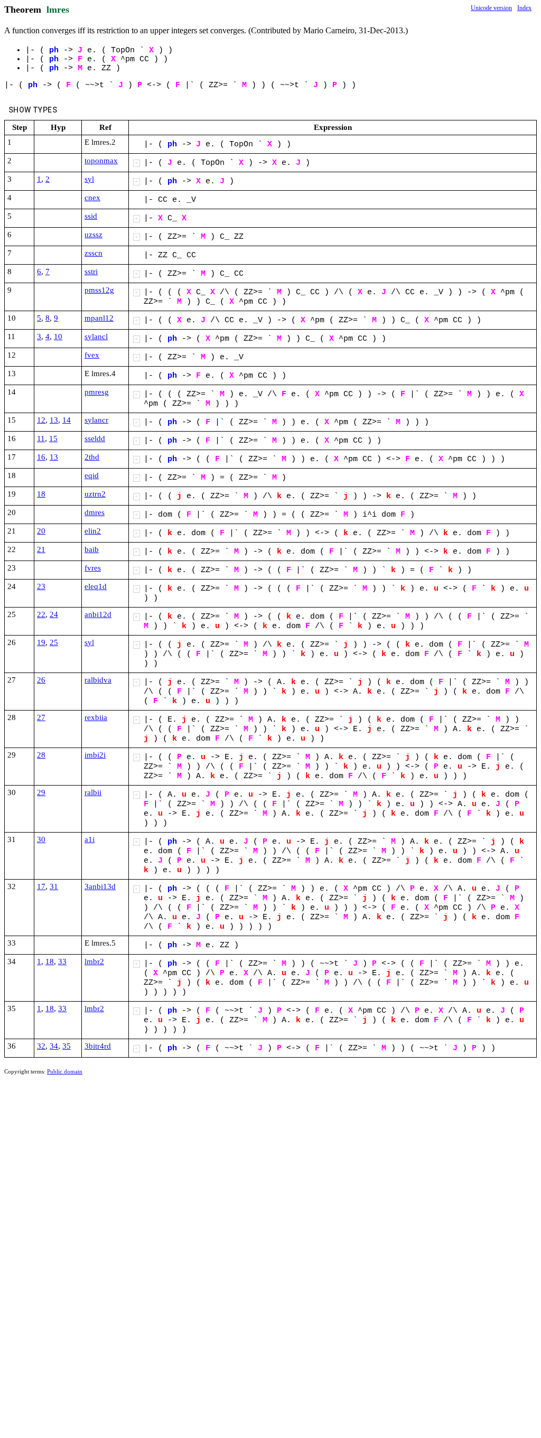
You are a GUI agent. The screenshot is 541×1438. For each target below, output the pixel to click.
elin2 (93, 531)
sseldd (95, 438)
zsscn (93, 253)
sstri (91, 271)
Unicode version (491, 8)
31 (54, 886)
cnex (92, 197)
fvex (92, 355)
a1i (90, 839)
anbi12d (98, 614)
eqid (92, 475)
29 (41, 792)
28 (41, 755)
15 (53, 438)
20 (41, 531)
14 (66, 420)
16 (41, 457)
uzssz (93, 234)
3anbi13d (100, 886)
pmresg (97, 392)
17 (41, 886)
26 (41, 680)
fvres (93, 568)
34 (54, 1046)
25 (54, 642)
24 (54, 614)
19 (41, 642)
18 (41, 494)
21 (41, 549)
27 (41, 717)
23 (41, 586)
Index (524, 8)
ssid (91, 216)
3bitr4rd (98, 1046)
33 (62, 961)
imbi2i (95, 755)
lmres (57, 9)
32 (41, 1046)
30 (41, 839)
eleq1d (96, 586)
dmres (95, 512)
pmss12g (99, 290)
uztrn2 (95, 494)
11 (41, 438)
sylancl (96, 336)
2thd (92, 457)
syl (89, 179)
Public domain (64, 1071)
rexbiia (96, 717)
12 (41, 420)
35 (66, 1046)
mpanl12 (99, 318)
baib (92, 549)
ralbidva (98, 680)
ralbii (93, 792)
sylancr (96, 420)
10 (58, 336)
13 (54, 420)
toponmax (101, 160)
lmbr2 (94, 961)
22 (41, 614)
